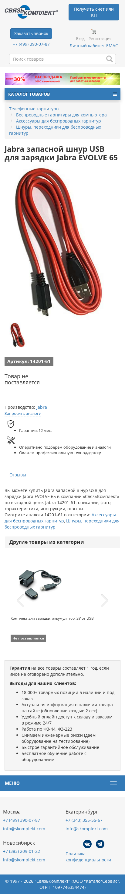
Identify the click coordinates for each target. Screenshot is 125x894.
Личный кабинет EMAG (93, 45)
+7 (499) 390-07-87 (31, 44)
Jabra (41, 407)
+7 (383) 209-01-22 (21, 851)
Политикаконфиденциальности (88, 857)
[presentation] (20, 600)
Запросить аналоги (23, 413)
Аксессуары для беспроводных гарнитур (60, 518)
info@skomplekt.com (24, 829)
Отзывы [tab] (17, 475)
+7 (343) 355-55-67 (84, 820)
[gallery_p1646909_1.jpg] (18, 335)
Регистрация (100, 38)
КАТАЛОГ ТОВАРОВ (29, 94)
